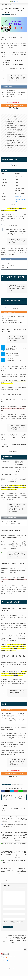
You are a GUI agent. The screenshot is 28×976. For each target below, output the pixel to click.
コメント (5, 890)
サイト (4, 916)
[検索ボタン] (26, 1)
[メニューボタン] (1, 1)
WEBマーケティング (6, 14)
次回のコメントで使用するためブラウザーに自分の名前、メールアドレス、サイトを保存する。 (14, 922)
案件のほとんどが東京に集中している (15, 134)
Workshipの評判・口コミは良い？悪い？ (14, 121)
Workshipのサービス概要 (10, 119)
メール (4, 911)
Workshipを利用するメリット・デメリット (14, 123)
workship (14, 784)
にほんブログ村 (4, 960)
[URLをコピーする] (25, 791)
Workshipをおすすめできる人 (11, 140)
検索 (25, 949)
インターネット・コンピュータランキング (9, 956)
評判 (21, 784)
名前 (4, 907)
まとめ (6, 149)
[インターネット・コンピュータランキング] (5, 954)
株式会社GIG (18, 196)
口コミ (18, 784)
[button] (3, 791)
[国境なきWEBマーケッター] (14, 1)
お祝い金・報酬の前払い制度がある (15, 129)
